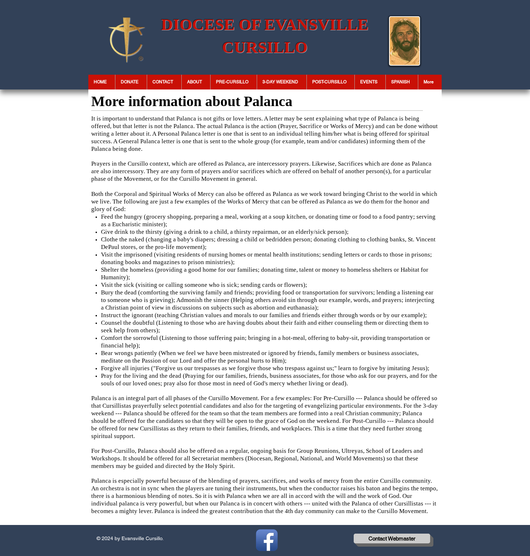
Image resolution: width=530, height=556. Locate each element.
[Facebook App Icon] (267, 540)
